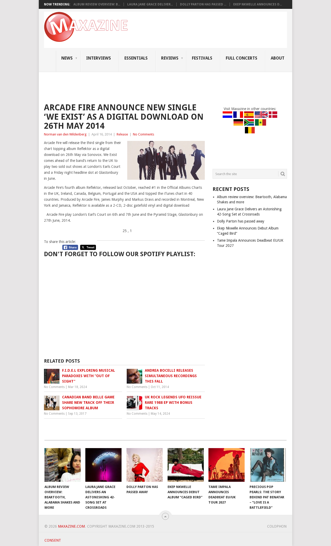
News (67, 58)
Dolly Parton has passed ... (203, 4)
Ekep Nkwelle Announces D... (257, 4)
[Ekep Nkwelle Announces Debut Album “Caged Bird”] (186, 465)
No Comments (143, 134)
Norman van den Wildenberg (65, 134)
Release (122, 134)
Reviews (169, 58)
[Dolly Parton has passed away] (144, 465)
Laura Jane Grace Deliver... (150, 4)
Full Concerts (241, 58)
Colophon (277, 526)
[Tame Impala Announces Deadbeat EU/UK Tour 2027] (226, 465)
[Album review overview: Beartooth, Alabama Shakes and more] (62, 465)
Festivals (202, 58)
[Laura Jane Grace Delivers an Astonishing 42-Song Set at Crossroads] (103, 465)
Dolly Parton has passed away (240, 221)
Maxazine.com (71, 526)
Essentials (136, 58)
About (277, 58)
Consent (52, 540)
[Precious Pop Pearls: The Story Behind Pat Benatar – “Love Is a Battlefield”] (268, 465)
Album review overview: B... (96, 4)
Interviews (98, 58)
